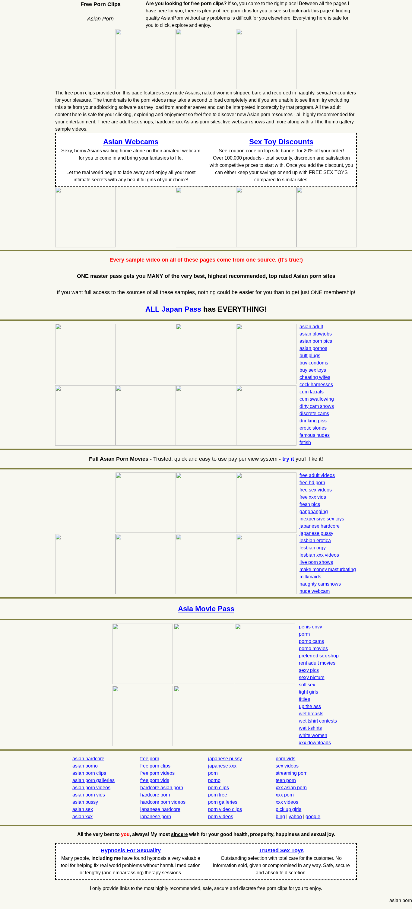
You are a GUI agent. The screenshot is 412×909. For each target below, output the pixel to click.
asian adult (311, 326)
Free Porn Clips (101, 4)
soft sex (307, 684)
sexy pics (309, 670)
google (313, 816)
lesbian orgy (312, 547)
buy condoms (313, 362)
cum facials (311, 391)
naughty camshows (320, 583)
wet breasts (311, 713)
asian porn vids (88, 794)
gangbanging (313, 511)
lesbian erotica (315, 540)
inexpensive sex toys (321, 518)
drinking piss (313, 420)
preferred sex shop (319, 655)
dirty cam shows (316, 406)
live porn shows (316, 562)
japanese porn (155, 816)
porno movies (313, 648)
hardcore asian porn (161, 787)
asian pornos (313, 348)
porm (304, 634)
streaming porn (292, 773)
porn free (217, 794)
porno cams (311, 641)
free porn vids (154, 780)
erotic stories (313, 428)
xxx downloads (315, 742)
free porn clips (155, 765)
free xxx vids (312, 497)
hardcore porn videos (162, 802)
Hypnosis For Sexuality (131, 850)
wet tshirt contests (318, 720)
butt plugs (309, 355)
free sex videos (315, 489)
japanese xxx (222, 765)
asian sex (82, 809)
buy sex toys (312, 370)
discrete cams (314, 413)
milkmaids (310, 576)
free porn (149, 758)
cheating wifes (314, 377)
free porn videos (157, 773)
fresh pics (309, 504)
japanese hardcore (319, 526)
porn (213, 773)
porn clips (218, 787)
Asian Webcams (130, 142)
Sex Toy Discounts (281, 142)
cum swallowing (316, 399)
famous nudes (314, 435)
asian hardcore (88, 758)
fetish (305, 442)
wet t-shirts (310, 728)
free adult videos (317, 475)
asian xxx (82, 816)
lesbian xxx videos (319, 555)
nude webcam (314, 591)
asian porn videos (91, 787)
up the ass (310, 706)
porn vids (285, 758)
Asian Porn (100, 19)
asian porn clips (89, 773)
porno (214, 780)
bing (280, 816)
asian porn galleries (93, 780)
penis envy (310, 626)
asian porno (85, 765)
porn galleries (222, 802)
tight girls (308, 691)
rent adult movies (317, 663)
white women (313, 735)
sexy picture (312, 677)
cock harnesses (316, 384)
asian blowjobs (315, 333)
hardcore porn (155, 794)
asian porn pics (315, 341)
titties (304, 699)
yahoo (295, 816)
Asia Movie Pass (206, 609)
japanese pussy (316, 533)
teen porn (286, 780)
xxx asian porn (291, 787)
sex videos (287, 765)
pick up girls (288, 809)
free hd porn (312, 482)
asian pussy (85, 802)
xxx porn (285, 794)
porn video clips (225, 809)
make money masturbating (327, 569)
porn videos (220, 816)
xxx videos (287, 802)
